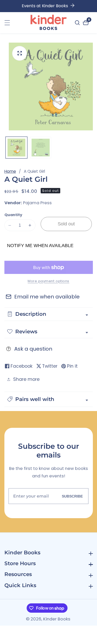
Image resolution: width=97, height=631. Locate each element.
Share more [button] (26, 379)
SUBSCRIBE (72, 496)
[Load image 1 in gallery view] (16, 147)
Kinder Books (56, 619)
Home (10, 171)
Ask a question (33, 348)
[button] (48, 399)
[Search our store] (78, 22)
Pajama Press (37, 203)
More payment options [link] (48, 281)
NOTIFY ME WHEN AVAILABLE (40, 245)
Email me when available (47, 296)
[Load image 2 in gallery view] (40, 147)
